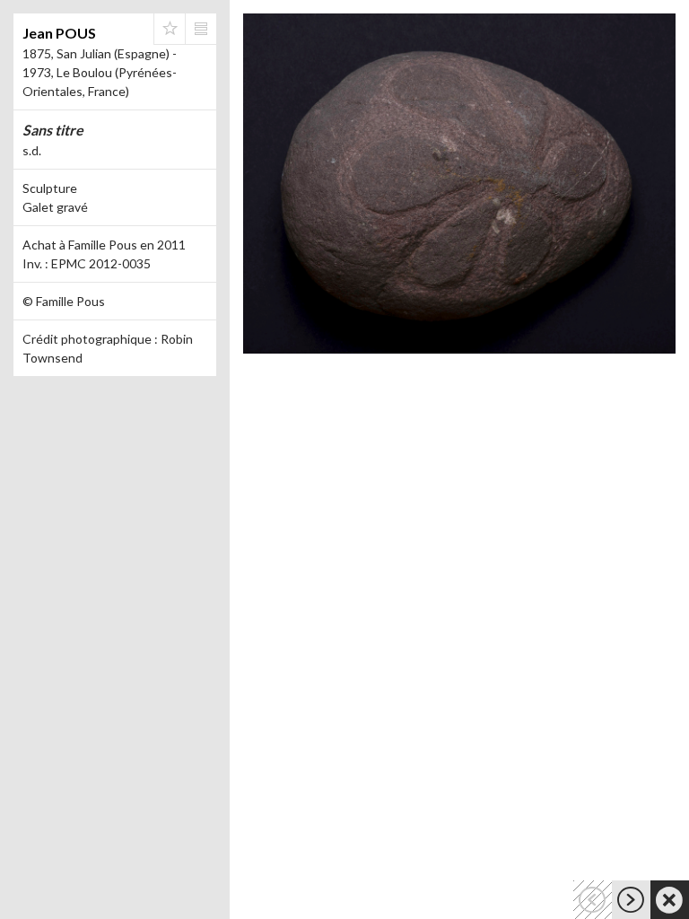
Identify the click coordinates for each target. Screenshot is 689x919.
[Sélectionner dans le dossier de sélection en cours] (169, 28)
